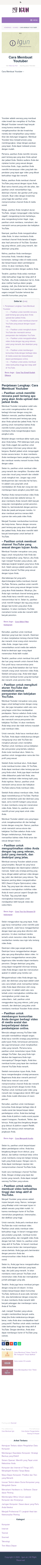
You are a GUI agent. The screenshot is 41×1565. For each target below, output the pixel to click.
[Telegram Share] (15, 1343)
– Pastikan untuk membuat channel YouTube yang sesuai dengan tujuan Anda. (21, 323)
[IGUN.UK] (20, 9)
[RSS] (20, 2)
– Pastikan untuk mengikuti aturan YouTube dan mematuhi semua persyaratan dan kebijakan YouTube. (21, 332)
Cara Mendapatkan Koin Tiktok (25, 1370)
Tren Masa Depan (9, 1545)
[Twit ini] (7, 1343)
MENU (35, 20)
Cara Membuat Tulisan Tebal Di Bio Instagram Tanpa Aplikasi (25, 1353)
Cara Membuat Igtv (8, 1430)
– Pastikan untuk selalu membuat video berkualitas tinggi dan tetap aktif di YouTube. (21, 364)
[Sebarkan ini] (3, 1343)
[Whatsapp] (19, 1343)
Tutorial (5, 1532)
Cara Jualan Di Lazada (22, 1361)
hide (25, 301)
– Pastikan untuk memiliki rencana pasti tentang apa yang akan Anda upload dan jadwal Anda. (21, 314)
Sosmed (13, 1423)
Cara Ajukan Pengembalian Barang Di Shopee (30, 1431)
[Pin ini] (11, 1343)
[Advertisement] (20, 95)
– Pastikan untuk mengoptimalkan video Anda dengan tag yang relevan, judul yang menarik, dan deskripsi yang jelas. (21, 342)
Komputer (6, 1524)
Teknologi (6, 1541)
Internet (5, 1528)
